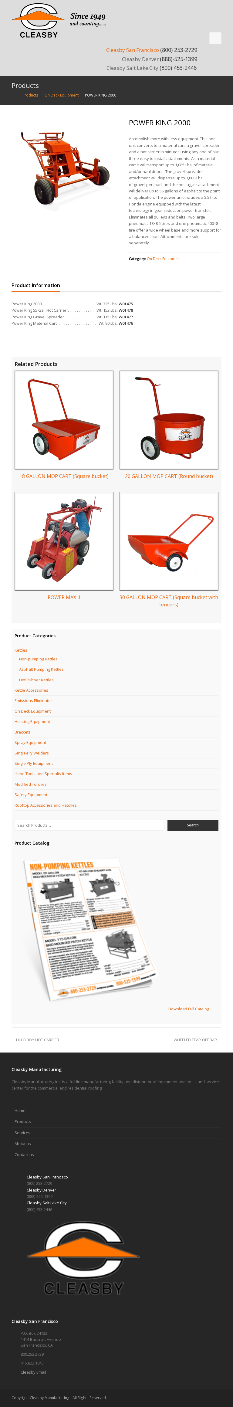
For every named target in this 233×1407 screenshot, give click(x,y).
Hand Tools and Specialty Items (43, 773)
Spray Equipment (30, 742)
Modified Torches (31, 784)
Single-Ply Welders (32, 753)
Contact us (24, 1154)
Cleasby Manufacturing (49, 1397)
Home (20, 1110)
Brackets (23, 732)
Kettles (21, 650)
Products (23, 1121)
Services (22, 1132)
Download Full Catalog (188, 1009)
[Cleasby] (62, 20)
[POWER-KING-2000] (66, 171)
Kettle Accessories (31, 690)
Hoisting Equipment (32, 721)
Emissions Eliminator (33, 700)
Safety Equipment (31, 794)
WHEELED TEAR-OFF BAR (195, 1040)
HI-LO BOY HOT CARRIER (37, 1040)
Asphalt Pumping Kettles (41, 669)
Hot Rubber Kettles (36, 680)
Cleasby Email (33, 1372)
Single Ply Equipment (34, 763)
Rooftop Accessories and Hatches (46, 805)
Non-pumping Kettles (38, 659)
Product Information (36, 285)
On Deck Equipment (164, 258)
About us (23, 1143)
